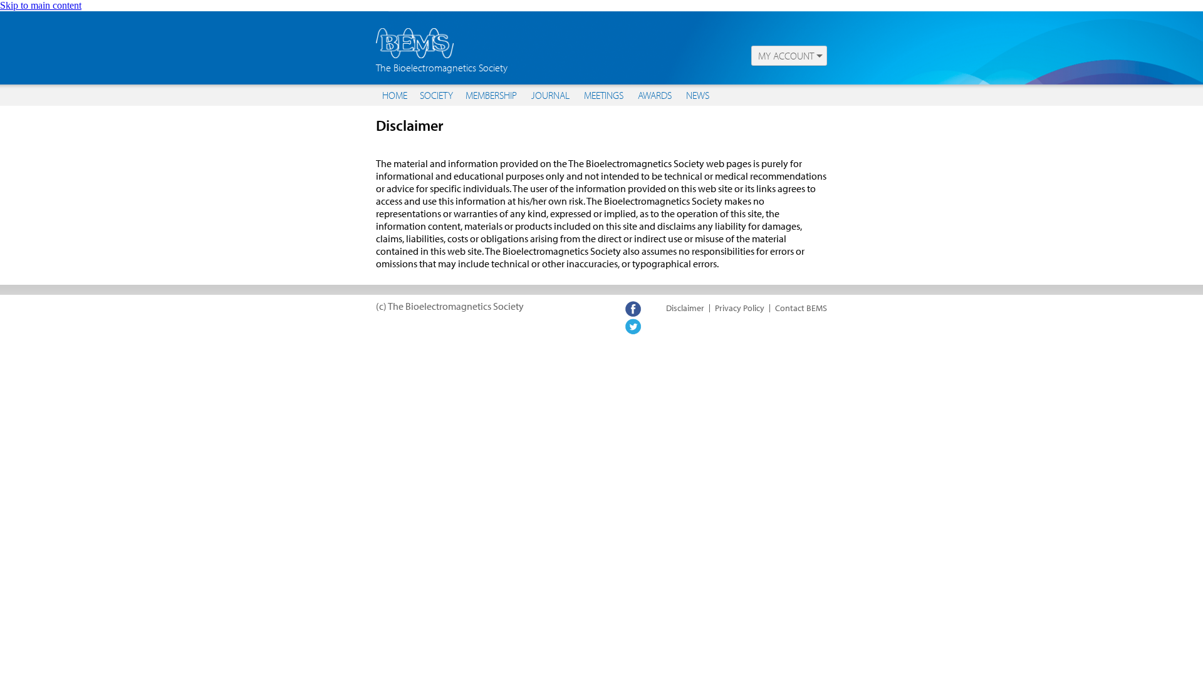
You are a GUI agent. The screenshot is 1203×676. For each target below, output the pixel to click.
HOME (394, 95)
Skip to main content (40, 5)
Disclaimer (685, 308)
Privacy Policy (739, 308)
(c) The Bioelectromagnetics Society (450, 306)
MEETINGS (603, 95)
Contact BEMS (801, 308)
